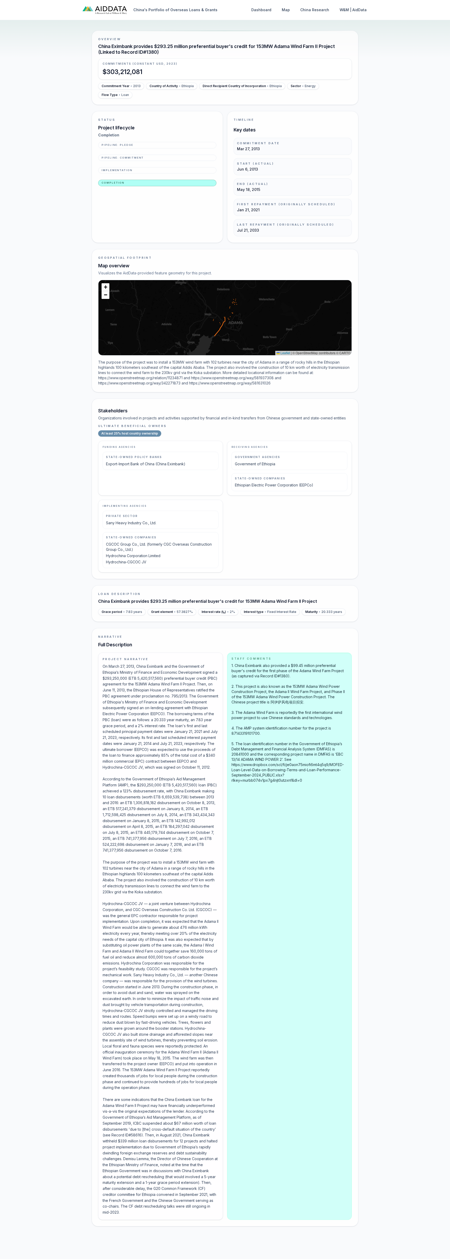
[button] (105, 287)
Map (286, 10)
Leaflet (285, 353)
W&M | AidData (353, 10)
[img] (225, 317)
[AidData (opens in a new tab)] (104, 10)
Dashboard (261, 10)
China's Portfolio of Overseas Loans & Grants (175, 10)
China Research (314, 10)
